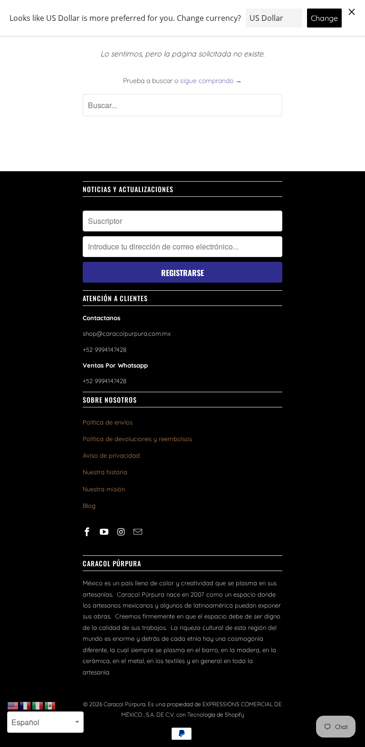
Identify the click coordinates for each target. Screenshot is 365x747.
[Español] (50, 705)
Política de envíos (108, 422)
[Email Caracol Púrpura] (139, 531)
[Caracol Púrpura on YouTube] (105, 531)
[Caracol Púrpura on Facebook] (88, 531)
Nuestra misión (104, 489)
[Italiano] (38, 705)
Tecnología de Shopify (215, 714)
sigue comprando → (211, 80)
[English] (13, 705)
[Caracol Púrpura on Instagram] (122, 531)
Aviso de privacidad (111, 455)
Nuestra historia (105, 472)
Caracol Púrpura (124, 704)
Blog (89, 505)
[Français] (25, 705)
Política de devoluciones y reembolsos (137, 439)
